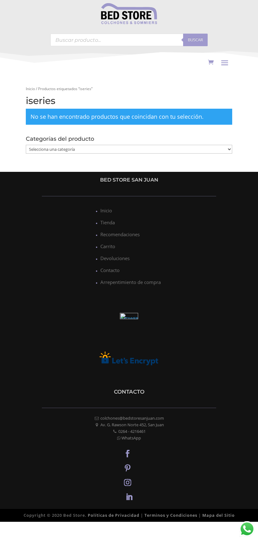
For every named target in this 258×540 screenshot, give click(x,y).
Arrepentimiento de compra (130, 282)
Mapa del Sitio (218, 515)
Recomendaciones (120, 234)
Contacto (110, 270)
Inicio (30, 88)
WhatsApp (131, 438)
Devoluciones (115, 258)
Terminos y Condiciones (170, 515)
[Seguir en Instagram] (127, 482)
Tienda (107, 222)
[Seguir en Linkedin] (129, 496)
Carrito (107, 246)
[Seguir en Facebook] (127, 453)
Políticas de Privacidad (113, 515)
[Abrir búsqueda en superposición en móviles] (129, 40)
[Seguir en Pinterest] (127, 468)
